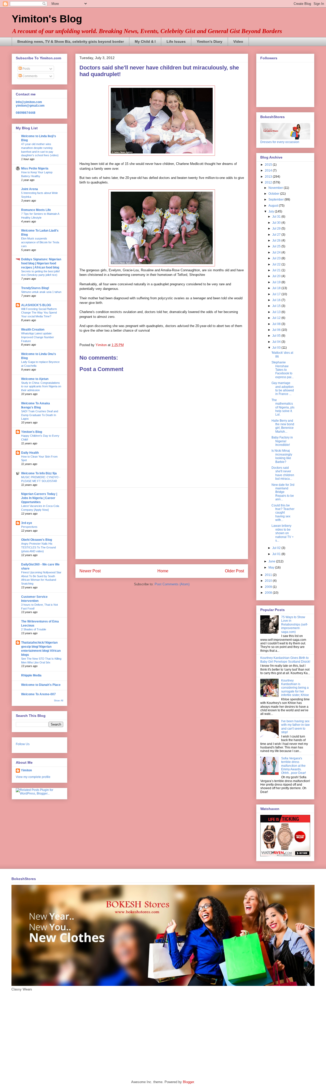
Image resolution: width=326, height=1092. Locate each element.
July (271, 211)
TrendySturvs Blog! (35, 288)
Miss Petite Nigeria (34, 168)
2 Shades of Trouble (33, 629)
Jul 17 (276, 294)
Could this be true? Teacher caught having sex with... (282, 513)
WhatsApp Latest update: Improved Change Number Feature (37, 337)
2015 (269, 164)
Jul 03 (276, 347)
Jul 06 (276, 330)
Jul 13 (276, 312)
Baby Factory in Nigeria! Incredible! (282, 441)
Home (162, 571)
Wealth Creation (32, 329)
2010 (269, 581)
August (273, 205)
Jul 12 (276, 318)
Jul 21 (276, 270)
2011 (269, 575)
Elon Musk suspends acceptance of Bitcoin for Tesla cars (40, 242)
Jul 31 (276, 216)
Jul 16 (276, 300)
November (276, 188)
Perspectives (29, 526)
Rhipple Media (31, 675)
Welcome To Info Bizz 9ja (39, 473)
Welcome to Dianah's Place (41, 685)
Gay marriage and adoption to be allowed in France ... (282, 388)
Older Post (234, 571)
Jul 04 (276, 342)
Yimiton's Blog (47, 18)
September (276, 199)
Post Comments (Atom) (172, 584)
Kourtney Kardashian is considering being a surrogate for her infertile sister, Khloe (295, 688)
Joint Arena (29, 189)
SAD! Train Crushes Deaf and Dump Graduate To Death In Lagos (39, 415)
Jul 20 (276, 276)
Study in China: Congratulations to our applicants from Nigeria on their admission (41, 386)
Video (238, 41)
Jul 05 (276, 335)
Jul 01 (276, 554)
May (271, 567)
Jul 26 (276, 240)
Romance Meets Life (36, 210)
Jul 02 (276, 548)
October (274, 193)
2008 (269, 592)
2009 (269, 587)
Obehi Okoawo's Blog (36, 540)
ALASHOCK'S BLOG (36, 305)
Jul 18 (276, 288)
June (272, 561)
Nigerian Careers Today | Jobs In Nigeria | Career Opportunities (39, 498)
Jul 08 (276, 324)
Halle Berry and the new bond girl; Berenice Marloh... (282, 426)
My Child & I (145, 41)
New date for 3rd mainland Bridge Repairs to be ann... (282, 492)
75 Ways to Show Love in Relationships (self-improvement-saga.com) (294, 624)
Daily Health (30, 453)
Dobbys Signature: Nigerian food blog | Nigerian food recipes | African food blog (41, 263)
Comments (29, 76)
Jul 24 (276, 252)
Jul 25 (276, 246)
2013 (269, 176)
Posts (26, 68)
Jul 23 (276, 258)
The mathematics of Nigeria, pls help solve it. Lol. (282, 407)
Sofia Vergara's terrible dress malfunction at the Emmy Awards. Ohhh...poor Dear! (293, 766)
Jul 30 (276, 222)
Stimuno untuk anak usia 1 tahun (41, 291)
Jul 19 (276, 282)
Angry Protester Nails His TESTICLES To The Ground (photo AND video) (38, 547)
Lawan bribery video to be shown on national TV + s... (282, 533)
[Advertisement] (162, 523)
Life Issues (176, 41)
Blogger (188, 1082)
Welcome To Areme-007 (38, 694)
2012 (269, 182)
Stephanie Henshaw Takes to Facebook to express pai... (282, 370)
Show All (58, 700)
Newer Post (90, 571)
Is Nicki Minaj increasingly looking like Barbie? (281, 456)
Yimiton (26, 770)
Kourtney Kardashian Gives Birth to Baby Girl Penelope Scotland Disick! (285, 659)
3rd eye (26, 523)
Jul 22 (276, 264)
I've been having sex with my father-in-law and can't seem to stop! (295, 726)
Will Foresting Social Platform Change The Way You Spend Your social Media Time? (39, 312)
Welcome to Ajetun (34, 379)
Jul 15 (276, 306)
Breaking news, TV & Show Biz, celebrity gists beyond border (70, 41)
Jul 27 (276, 234)
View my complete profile (33, 777)
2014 (269, 170)
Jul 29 (276, 228)
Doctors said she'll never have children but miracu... (282, 473)
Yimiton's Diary (209, 41)
